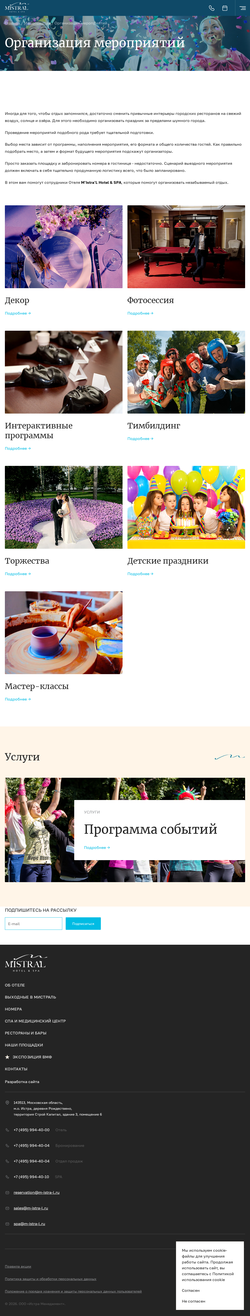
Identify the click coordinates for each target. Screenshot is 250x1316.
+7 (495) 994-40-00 (32, 1129)
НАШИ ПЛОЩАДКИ (24, 1044)
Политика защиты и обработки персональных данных (50, 1279)
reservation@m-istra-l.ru (37, 1192)
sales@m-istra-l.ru (31, 1208)
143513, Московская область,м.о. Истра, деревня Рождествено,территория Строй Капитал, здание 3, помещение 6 (58, 1108)
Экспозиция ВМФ (32, 1056)
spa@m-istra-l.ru (29, 1223)
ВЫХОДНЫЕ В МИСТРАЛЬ (30, 997)
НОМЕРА (13, 1009)
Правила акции (18, 1266)
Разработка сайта (22, 1081)
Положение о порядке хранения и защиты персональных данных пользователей (73, 1291)
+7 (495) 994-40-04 (32, 1145)
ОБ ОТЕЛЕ (15, 985)
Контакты (16, 1068)
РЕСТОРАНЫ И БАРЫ (25, 1033)
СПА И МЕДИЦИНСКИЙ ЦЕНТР (35, 1021)
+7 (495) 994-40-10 (31, 1176)
